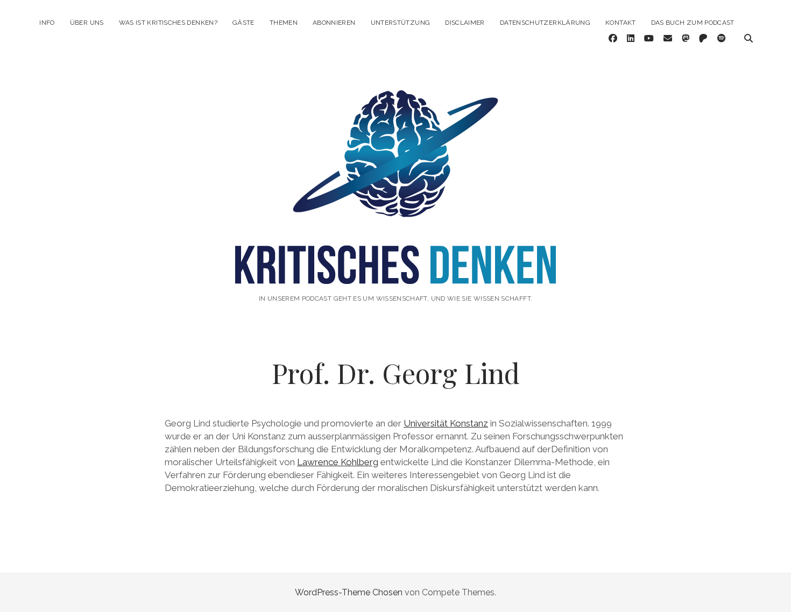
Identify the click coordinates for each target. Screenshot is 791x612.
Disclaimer (465, 22)
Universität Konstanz (446, 423)
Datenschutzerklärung (545, 22)
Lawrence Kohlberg (337, 462)
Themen (284, 22)
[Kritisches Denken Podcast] (395, 269)
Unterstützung (400, 22)
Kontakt (620, 22)
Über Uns (87, 22)
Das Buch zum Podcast (692, 22)
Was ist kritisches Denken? (168, 22)
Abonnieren (334, 22)
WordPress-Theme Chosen (348, 592)
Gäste (243, 22)
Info (46, 22)
